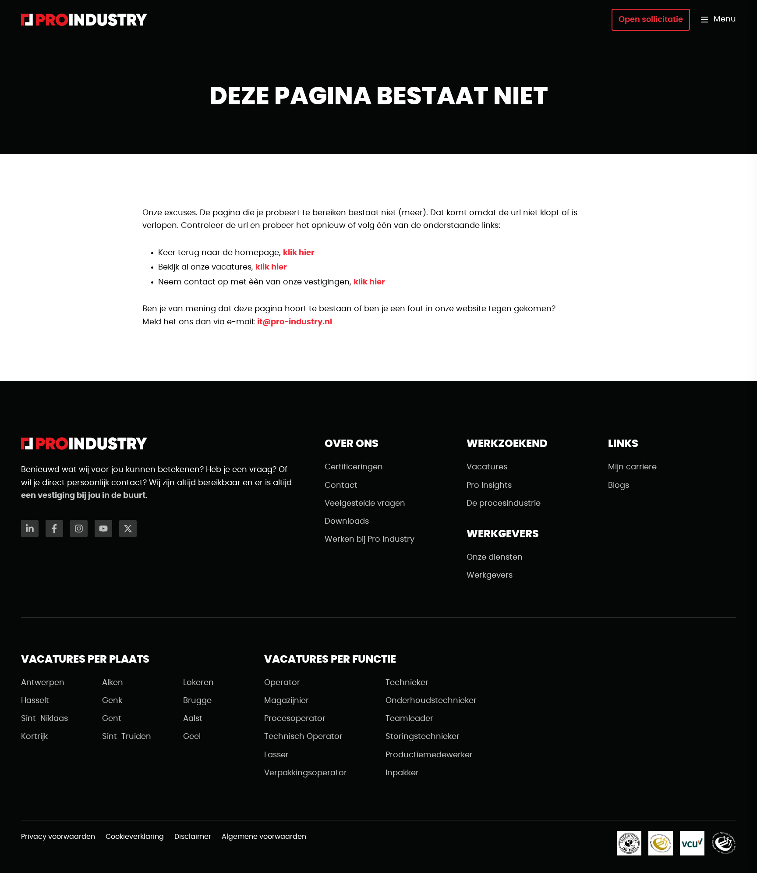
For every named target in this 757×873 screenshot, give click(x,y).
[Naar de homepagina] (84, 20)
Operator (282, 683)
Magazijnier (286, 701)
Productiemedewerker (429, 755)
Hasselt (35, 701)
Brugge (197, 701)
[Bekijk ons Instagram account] (79, 528)
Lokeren (198, 683)
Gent (111, 719)
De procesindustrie (504, 503)
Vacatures (487, 467)
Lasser (276, 755)
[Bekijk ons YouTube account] (103, 528)
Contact (341, 486)
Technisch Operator (303, 737)
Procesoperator (294, 719)
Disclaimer (192, 836)
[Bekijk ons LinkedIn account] (30, 528)
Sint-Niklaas (44, 719)
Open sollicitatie (651, 20)
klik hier (299, 253)
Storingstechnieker (423, 737)
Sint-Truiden (126, 737)
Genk (112, 701)
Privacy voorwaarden (58, 836)
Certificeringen (354, 467)
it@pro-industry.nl (294, 322)
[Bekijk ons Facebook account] (54, 528)
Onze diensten (495, 557)
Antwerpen (42, 683)
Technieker (407, 683)
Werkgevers (490, 575)
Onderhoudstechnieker (431, 701)
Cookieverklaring (135, 836)
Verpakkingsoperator (305, 773)
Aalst (192, 719)
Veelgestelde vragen (365, 503)
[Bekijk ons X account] (128, 528)
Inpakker (402, 773)
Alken (112, 683)
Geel (192, 737)
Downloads (347, 521)
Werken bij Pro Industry (369, 539)
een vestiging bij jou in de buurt (83, 496)
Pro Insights (489, 486)
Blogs (618, 486)
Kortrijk (34, 737)
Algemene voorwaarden (264, 836)
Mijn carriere (632, 467)
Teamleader (409, 719)
